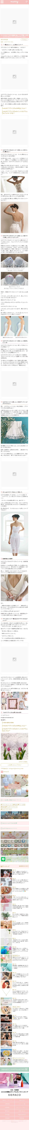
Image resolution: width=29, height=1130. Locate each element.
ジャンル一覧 (21, 1104)
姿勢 (3, 807)
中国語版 (7, 1118)
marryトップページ (7, 1100)
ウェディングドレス (12, 807)
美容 (15, 804)
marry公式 (6, 771)
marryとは (21, 1100)
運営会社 (7, 1111)
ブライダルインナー (7, 804)
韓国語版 (22, 1118)
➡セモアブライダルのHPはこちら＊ (15, 108)
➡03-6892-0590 (8, 722)
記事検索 (7, 1104)
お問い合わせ (21, 1111)
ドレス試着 (22, 804)
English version (22, 1114)
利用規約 (7, 1107)
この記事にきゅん (15, 765)
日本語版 (7, 1114)
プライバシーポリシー (21, 1107)
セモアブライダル (6, 809)
